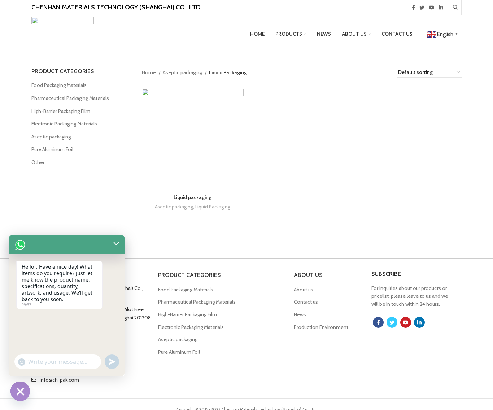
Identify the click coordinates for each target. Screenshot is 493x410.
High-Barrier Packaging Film (60, 111)
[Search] (455, 7)
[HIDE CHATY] (20, 391)
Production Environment (321, 327)
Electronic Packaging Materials (64, 123)
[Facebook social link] (413, 7)
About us (303, 289)
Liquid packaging (192, 197)
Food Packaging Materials (59, 85)
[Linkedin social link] (441, 7)
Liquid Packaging (212, 207)
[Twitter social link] (422, 7)
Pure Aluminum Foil (52, 149)
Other (37, 162)
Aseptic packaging (51, 136)
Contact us (306, 302)
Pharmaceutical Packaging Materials (70, 98)
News (300, 314)
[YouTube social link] (432, 7)
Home (149, 72)
